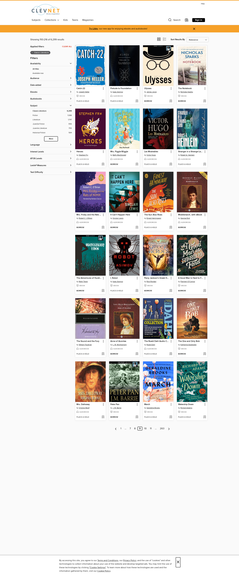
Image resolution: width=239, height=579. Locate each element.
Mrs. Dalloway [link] (83, 404)
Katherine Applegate (188, 345)
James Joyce (152, 92)
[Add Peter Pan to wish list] (137, 417)
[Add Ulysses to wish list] (170, 101)
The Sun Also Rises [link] (153, 215)
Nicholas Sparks (186, 92)
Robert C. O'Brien (85, 218)
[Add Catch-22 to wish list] (103, 101)
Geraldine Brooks (153, 408)
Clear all (67, 46)
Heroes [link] (79, 151)
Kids (65, 20)
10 (145, 428)
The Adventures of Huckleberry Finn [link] (89, 278)
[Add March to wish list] (170, 417)
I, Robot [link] (114, 278)
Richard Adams (186, 408)
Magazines (87, 20)
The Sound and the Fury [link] (87, 341)
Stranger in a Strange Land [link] (190, 151)
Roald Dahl (151, 345)
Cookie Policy (103, 571)
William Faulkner (85, 345)
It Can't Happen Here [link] (120, 215)
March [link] (147, 404)
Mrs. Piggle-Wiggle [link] (119, 151)
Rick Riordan (151, 281)
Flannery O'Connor (187, 281)
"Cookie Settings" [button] (97, 567)
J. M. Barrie (117, 408)
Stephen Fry (83, 155)
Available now (38, 73)
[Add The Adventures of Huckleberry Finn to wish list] (103, 291)
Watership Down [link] (186, 404)
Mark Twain (83, 281)
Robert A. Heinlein (187, 155)
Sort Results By (178, 39)
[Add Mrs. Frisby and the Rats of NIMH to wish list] (103, 227)
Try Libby (93, 28)
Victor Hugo (151, 155)
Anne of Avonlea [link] (118, 341)
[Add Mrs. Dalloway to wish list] (103, 417)
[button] (174, 20)
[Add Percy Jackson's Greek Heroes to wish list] (170, 291)
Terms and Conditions (107, 560)
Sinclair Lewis (118, 218)
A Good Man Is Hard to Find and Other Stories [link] (190, 278)
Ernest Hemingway (154, 218)
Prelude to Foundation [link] (121, 88)
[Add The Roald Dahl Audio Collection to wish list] (170, 354)
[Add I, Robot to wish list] (137, 291)
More (51, 139)
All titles (36, 69)
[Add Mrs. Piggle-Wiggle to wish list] (137, 164)
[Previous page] (116, 428)
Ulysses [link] (147, 88)
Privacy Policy (129, 560)
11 (151, 428)
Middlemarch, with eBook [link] (190, 215)
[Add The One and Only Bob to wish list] (204, 354)
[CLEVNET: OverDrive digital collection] (46, 9)
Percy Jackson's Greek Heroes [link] (157, 278)
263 (162, 428)
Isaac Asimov (118, 92)
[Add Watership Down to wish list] (204, 417)
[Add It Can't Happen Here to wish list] (137, 227)
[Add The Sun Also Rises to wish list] (170, 227)
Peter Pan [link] (114, 404)
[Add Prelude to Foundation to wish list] (137, 101)
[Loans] (187, 20)
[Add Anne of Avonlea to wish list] (137, 354)
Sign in (198, 20)
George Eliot (185, 218)
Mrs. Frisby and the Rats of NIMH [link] (89, 215)
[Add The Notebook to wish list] (204, 101)
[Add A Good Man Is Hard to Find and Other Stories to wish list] (204, 291)
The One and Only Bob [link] (189, 341)
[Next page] (169, 428)
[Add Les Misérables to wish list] (170, 164)
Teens (75, 20)
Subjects (36, 20)
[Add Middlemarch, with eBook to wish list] (204, 227)
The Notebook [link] (185, 88)
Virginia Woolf (84, 408)
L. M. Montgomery (120, 345)
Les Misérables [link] (151, 151)
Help (203, 4)
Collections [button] (51, 20)
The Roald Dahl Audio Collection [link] (157, 341)
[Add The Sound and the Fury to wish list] (103, 354)
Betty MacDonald (119, 155)
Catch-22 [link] (80, 88)
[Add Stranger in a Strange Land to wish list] (204, 164)
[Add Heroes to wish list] (103, 164)
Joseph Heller (84, 92)
